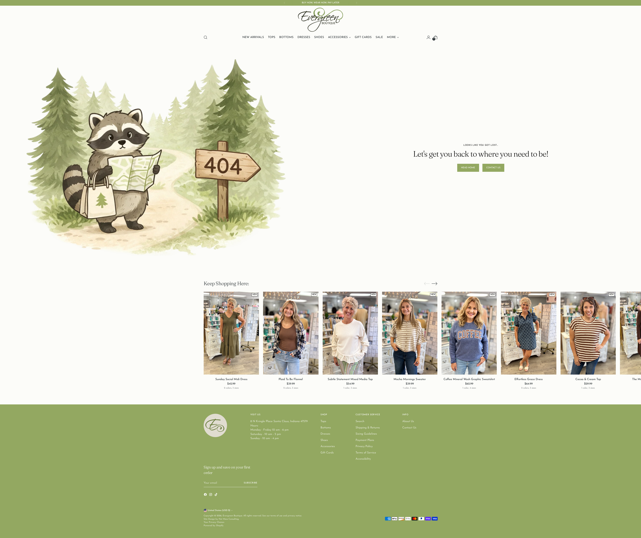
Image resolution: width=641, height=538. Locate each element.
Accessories (327, 446)
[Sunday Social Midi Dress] (231, 333)
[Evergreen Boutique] (320, 20)
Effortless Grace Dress (528, 379)
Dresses (325, 433)
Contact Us (409, 427)
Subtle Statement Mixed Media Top (350, 379)
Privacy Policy (364, 446)
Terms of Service (366, 452)
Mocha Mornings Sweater (410, 379)
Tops (323, 421)
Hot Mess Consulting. (229, 519)
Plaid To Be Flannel (291, 379)
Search (360, 421)
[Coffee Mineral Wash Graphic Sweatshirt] (469, 333)
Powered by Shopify (214, 525)
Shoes (324, 440)
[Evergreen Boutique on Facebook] (206, 495)
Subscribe (250, 483)
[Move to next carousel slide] (434, 283)
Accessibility (363, 458)
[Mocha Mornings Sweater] (409, 333)
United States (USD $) (219, 510)
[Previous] (284, 3)
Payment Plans (365, 440)
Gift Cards (327, 452)
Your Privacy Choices (214, 522)
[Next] (356, 3)
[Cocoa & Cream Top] (588, 333)
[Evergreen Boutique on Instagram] (211, 495)
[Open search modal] (205, 37)
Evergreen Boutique (232, 516)
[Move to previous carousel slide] (427, 284)
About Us (408, 421)
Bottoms (325, 427)
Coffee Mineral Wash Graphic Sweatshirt (469, 379)
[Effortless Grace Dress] (528, 333)
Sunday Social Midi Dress (231, 379)
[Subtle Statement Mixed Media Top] (350, 333)
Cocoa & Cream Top (588, 379)
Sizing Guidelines (366, 433)
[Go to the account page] (428, 37)
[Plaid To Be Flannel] (290, 333)
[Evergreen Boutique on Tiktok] (216, 495)
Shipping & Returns (368, 427)
